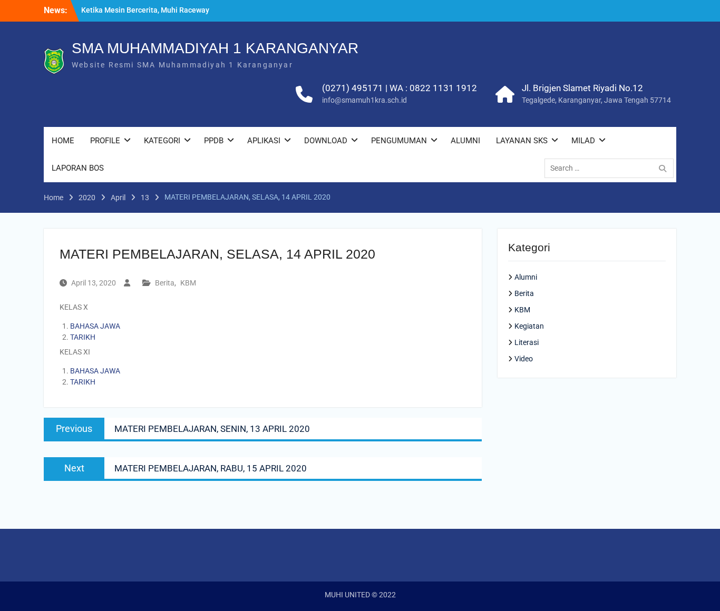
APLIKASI (263, 140)
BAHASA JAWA (95, 326)
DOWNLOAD (325, 140)
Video (523, 358)
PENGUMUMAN (399, 140)
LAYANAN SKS (522, 140)
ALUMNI (465, 140)
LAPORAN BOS (78, 168)
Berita (164, 283)
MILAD (583, 140)
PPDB (213, 140)
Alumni (525, 277)
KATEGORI (162, 140)
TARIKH (82, 337)
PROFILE (105, 140)
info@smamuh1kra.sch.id (364, 100)
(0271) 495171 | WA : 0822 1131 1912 (399, 88)
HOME (63, 140)
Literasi (526, 342)
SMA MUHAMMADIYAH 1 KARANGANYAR (215, 48)
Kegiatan (529, 326)
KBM (188, 283)
